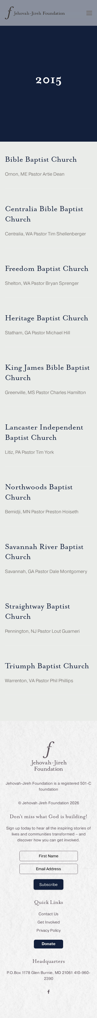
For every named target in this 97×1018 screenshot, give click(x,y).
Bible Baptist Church (41, 159)
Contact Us (48, 914)
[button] (89, 13)
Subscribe (48, 884)
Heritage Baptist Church (46, 318)
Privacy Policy (48, 930)
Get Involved (49, 922)
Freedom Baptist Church (46, 268)
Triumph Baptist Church (47, 666)
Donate (48, 943)
